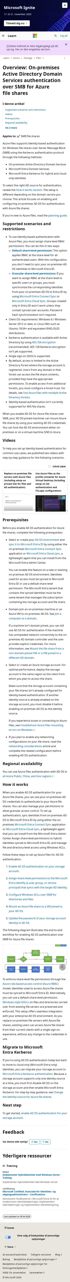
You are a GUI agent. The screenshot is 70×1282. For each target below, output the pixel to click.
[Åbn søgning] (55, 36)
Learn (6, 57)
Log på (63, 35)
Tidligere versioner (41, 1254)
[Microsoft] (35, 36)
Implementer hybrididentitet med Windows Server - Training (32, 1176)
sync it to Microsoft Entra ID (26, 544)
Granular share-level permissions (33, 273)
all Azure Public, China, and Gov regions (27, 776)
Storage (28, 57)
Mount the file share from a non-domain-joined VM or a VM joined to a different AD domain (36, 653)
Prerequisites (12, 118)
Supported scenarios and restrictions (25, 109)
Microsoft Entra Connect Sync (38, 296)
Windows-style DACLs (16, 1002)
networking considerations (25, 746)
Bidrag (6, 1259)
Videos (8, 114)
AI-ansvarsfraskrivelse (15, 1254)
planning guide (57, 215)
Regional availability (16, 122)
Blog (57, 1254)
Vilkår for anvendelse (14, 1272)
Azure (16, 57)
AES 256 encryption (44, 342)
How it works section (29, 190)
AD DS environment (47, 540)
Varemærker (36, 1272)
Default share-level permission (32, 250)
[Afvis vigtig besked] (64, 5)
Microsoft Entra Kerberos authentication (28, 1074)
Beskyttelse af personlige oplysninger (34, 1259)
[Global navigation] (3, 36)
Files (38, 57)
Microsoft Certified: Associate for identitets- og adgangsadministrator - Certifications (29, 1193)
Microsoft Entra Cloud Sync (29, 301)
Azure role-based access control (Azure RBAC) (31, 984)
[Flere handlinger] (64, 58)
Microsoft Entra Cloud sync (43, 553)
